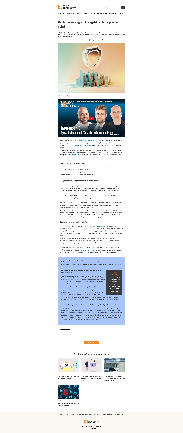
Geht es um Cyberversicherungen (88, 250)
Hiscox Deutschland (95, 172)
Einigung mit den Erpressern (82, 145)
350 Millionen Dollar (76, 154)
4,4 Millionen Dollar (70, 144)
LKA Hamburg (104, 167)
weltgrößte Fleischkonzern (86, 140)
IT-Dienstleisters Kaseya (97, 226)
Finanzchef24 (87, 169)
